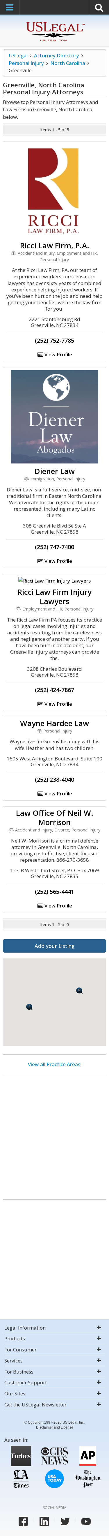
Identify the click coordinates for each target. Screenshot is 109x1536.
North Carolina (67, 63)
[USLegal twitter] (65, 1521)
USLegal (18, 55)
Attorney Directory (56, 55)
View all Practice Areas (54, 1064)
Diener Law (55, 471)
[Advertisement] (54, 1134)
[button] (79, 990)
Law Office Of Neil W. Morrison (54, 817)
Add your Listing (55, 945)
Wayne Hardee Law (54, 723)
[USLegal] (54, 22)
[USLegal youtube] (86, 1521)
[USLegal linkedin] (44, 1521)
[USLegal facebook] (23, 1521)
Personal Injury (26, 63)
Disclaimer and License (54, 1427)
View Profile (57, 354)
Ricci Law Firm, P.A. (54, 245)
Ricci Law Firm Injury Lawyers (54, 596)
